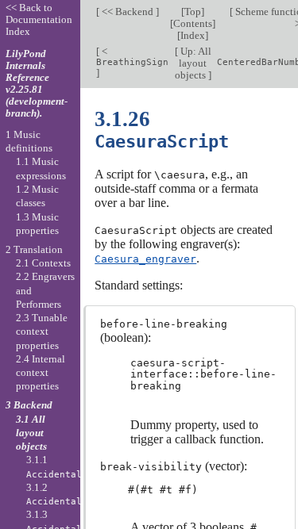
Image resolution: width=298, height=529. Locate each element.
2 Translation (34, 249)
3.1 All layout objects (31, 433)
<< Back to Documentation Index (39, 19)
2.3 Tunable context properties (42, 331)
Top (192, 11)
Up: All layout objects (193, 63)
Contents (192, 23)
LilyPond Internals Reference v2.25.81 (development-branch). (37, 83)
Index (192, 35)
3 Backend (29, 405)
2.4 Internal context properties (40, 373)
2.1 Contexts (43, 263)
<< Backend (127, 11)
